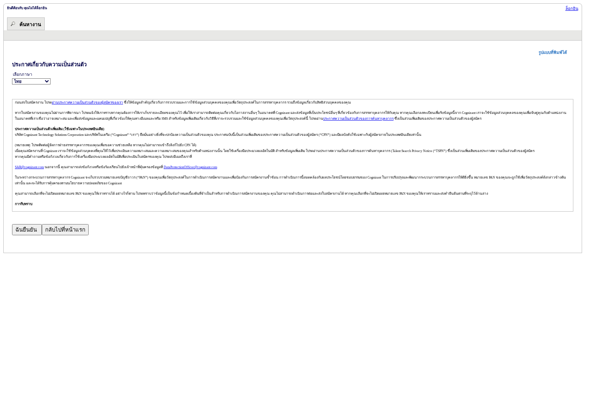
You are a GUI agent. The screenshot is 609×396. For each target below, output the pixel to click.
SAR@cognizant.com (29, 167)
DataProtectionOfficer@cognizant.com (190, 167)
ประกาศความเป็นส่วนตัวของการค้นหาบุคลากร (358, 119)
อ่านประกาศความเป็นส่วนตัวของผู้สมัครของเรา (87, 102)
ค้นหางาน (30, 24)
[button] (556, 52)
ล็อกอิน (572, 8)
